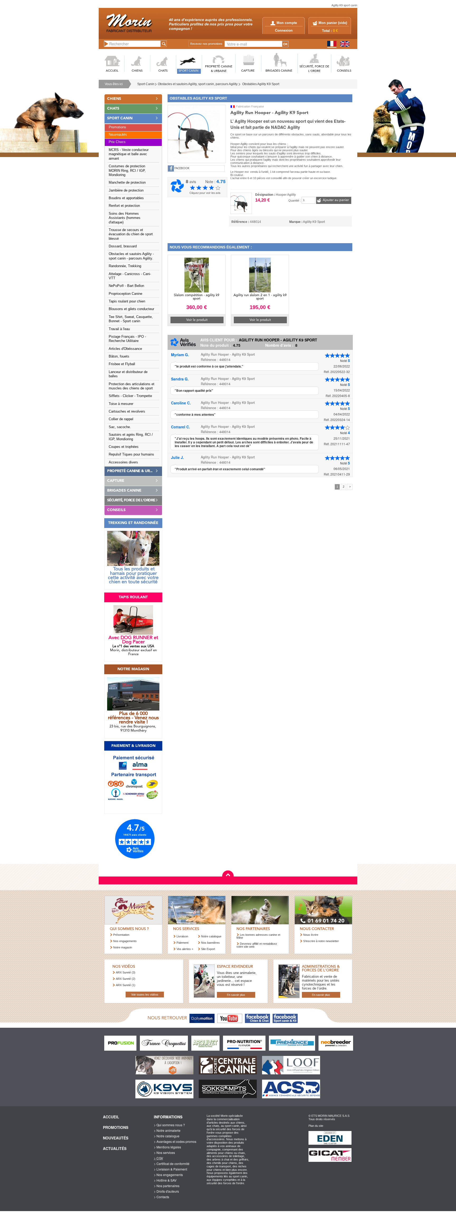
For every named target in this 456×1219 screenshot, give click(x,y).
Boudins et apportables (126, 198)
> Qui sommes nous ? (169, 1125)
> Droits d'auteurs (166, 1191)
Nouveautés (118, 134)
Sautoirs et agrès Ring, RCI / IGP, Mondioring (131, 437)
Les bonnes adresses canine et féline (258, 936)
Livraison (182, 936)
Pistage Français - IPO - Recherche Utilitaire (127, 339)
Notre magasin (122, 947)
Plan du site (315, 1125)
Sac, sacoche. (120, 427)
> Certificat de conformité (171, 1163)
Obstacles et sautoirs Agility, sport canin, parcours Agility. (198, 84)
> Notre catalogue (166, 1136)
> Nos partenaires (166, 1185)
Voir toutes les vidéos (144, 994)
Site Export (208, 949)
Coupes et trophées (124, 447)
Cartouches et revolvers (127, 411)
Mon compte (287, 23)
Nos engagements (125, 941)
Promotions (117, 127)
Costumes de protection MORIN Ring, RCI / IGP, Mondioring (127, 170)
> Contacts (161, 1196)
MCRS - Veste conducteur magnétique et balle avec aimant (129, 154)
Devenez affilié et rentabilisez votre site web (256, 945)
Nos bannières (210, 942)
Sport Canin (145, 84)
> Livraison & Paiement (170, 1169)
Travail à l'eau (119, 329)
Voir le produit (196, 320)
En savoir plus (236, 994)
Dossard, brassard (123, 246)
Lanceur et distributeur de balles (128, 374)
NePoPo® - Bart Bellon (126, 286)
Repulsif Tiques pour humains (131, 454)
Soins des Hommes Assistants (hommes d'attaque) (124, 218)
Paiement (182, 942)
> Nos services (164, 1152)
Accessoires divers (123, 462)
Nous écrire (310, 934)
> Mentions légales (167, 1147)
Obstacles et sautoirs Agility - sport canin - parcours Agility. (131, 256)
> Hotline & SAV (165, 1180)
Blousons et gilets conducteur (131, 309)
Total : (330, 31)
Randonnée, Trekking (125, 266)
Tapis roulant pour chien (127, 301)
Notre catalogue (211, 936)
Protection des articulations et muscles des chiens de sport (131, 386)
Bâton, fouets (119, 356)
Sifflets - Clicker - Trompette (130, 396)
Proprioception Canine (125, 294)
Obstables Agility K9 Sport (260, 84)
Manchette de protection (127, 182)
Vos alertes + (185, 949)
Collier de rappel (121, 419)
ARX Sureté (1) (125, 985)
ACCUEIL (112, 71)
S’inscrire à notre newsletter (321, 941)
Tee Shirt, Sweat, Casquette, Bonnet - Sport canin (131, 319)
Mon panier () (333, 23)
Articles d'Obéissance (125, 349)
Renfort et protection (124, 206)
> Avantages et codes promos (175, 1141)
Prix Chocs (117, 142)
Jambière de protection (126, 190)
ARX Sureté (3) (125, 972)
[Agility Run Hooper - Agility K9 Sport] (197, 133)
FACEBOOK (181, 168)
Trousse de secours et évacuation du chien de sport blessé (131, 234)
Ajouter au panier (336, 200)
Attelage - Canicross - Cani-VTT (130, 276)
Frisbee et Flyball (122, 364)
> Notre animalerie (167, 1130)
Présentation (121, 934)
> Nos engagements (168, 1174)
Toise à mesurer (121, 404)
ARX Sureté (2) (125, 978)
